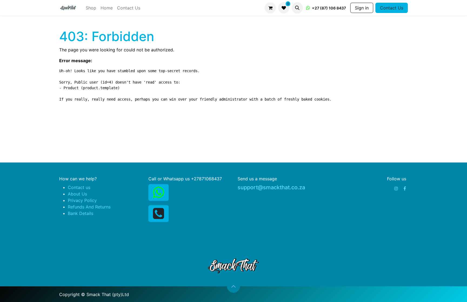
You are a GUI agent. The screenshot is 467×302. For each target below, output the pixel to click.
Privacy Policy (82, 200)
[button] (297, 8)
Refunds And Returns (89, 207)
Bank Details (80, 213)
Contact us (79, 187)
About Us (77, 194)
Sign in (362, 8)
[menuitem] (91, 7)
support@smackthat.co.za (271, 187)
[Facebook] (404, 188)
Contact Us (391, 8)
